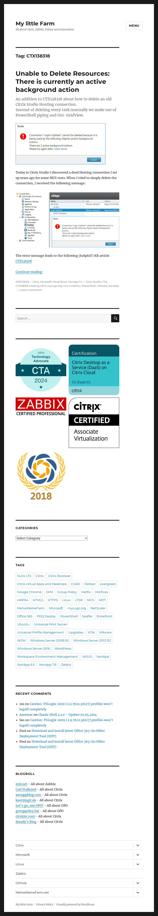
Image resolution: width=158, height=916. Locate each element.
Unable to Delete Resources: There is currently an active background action (63, 81)
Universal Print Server (50, 624)
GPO (49, 592)
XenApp (114, 285)
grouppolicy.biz (27, 811)
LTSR (79, 600)
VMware (102, 285)
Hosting (34, 285)
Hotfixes (101, 592)
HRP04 (22, 600)
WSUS (87, 656)
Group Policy (67, 592)
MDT (102, 600)
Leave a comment (30, 289)
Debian (90, 584)
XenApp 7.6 (47, 665)
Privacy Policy (44, 904)
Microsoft (46, 281)
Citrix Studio (93, 281)
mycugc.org (54, 285)
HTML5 (38, 600)
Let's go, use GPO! (29, 805)
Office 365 (24, 616)
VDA (91, 632)
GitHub (21, 883)
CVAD (75, 584)
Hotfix (86, 592)
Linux (66, 600)
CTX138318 (24, 261)
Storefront (104, 616)
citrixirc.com (25, 816)
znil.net (21, 784)
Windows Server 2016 (33, 648)
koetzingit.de (26, 800)
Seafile (87, 616)
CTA (104, 281)
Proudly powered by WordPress (75, 904)
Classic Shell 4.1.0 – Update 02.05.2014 (67, 715)
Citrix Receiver (59, 576)
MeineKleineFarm (31, 608)
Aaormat (26, 715)
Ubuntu (23, 624)
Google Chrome (29, 592)
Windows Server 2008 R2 (49, 640)
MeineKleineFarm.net (32, 892)
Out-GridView (72, 285)
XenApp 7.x (75, 281)
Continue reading (29, 272)
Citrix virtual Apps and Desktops (42, 584)
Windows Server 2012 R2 (92, 640)
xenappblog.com (28, 795)
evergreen (108, 584)
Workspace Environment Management (47, 656)
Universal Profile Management (40, 632)
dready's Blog (26, 822)
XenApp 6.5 (26, 665)
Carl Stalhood (26, 789)
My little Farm (35, 23)
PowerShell (60, 281)
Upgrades (75, 632)
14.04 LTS (24, 576)
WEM (21, 640)
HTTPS (53, 600)
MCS (43, 285)
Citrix (36, 281)
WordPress (63, 648)
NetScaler (98, 608)
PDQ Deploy (46, 616)
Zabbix (66, 665)
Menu (134, 25)
